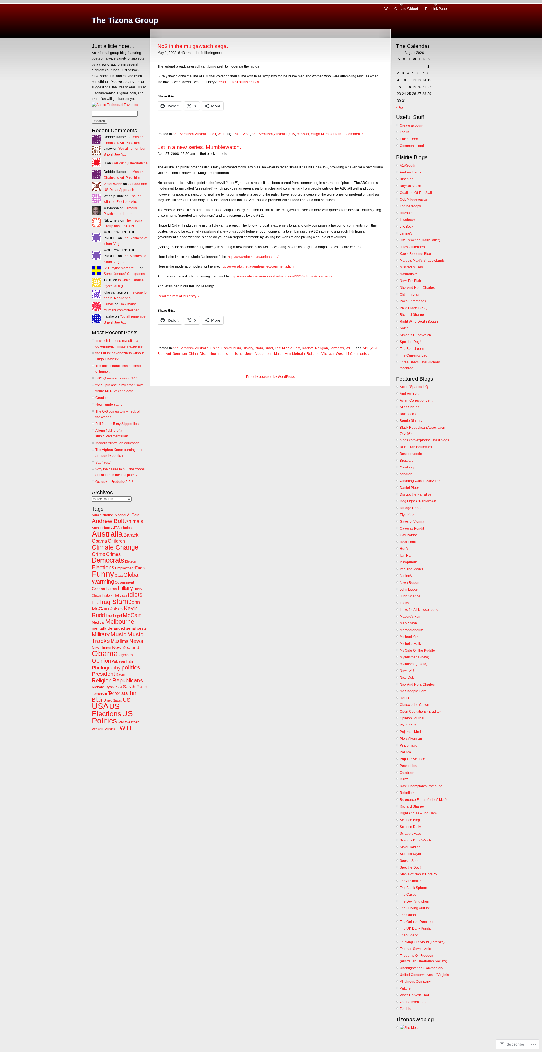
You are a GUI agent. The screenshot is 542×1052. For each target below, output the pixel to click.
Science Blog (410, 820)
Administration (103, 515)
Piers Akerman (411, 739)
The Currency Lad (413, 355)
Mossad (303, 134)
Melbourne (119, 621)
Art (114, 527)
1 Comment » (353, 134)
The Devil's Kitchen (414, 901)
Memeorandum (411, 630)
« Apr (400, 107)
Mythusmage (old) (413, 664)
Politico (405, 752)
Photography (106, 668)
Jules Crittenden (412, 247)
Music (118, 634)
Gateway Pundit (412, 528)
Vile (324, 354)
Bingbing (407, 179)
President (103, 674)
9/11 (238, 134)
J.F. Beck (406, 227)
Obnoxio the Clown (414, 705)
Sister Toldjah (410, 847)
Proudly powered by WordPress (270, 377)
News (136, 641)
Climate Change (115, 547)
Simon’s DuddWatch (415, 335)
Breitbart (406, 461)
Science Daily (410, 827)
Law (109, 616)
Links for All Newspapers (419, 610)
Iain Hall (406, 556)
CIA (292, 134)
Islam (119, 601)
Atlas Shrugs (409, 407)
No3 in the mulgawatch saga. (193, 46)
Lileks (404, 603)
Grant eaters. (105, 398)
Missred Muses (411, 267)
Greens (98, 588)
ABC (246, 134)
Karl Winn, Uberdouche (130, 163)
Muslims (119, 641)
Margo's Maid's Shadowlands (422, 261)
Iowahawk (407, 220)
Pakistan (118, 661)
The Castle (408, 895)
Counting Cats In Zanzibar (420, 481)
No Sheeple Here (413, 691)
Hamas (111, 589)
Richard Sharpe (412, 315)
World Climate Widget (401, 9)
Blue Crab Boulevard (416, 447)
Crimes (113, 554)
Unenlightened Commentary (421, 968)
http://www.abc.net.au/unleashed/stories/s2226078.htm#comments (281, 276)
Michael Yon (409, 637)
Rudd (118, 687)
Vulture (405, 988)
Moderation (263, 354)
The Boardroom (412, 349)
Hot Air (405, 549)
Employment (124, 568)
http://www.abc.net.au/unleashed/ (253, 257)
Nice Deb (407, 678)
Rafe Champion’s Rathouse (421, 786)
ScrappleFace (410, 834)
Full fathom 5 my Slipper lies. (117, 424)
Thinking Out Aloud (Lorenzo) (422, 942)
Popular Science (412, 759)
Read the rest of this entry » (238, 82)
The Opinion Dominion (417, 922)
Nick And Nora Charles (417, 288)
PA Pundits (408, 725)
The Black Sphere (413, 888)
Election (130, 561)
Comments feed (412, 146)
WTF (126, 728)
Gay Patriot (408, 535)
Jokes (116, 608)
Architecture (101, 528)
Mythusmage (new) (414, 657)
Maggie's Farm (411, 617)
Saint (404, 328)
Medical (98, 622)
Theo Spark (409, 935)
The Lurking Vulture (415, 908)
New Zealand (125, 647)
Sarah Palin (135, 686)
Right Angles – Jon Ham (418, 813)
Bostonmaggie (411, 454)
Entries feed (409, 139)
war (121, 722)
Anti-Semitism (183, 134)
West (340, 354)
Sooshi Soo (409, 861)
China (215, 348)
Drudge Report (411, 508)
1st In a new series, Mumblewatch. (199, 147)
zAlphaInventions (413, 1002)
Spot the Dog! (410, 342)
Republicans (127, 680)
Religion (102, 680)
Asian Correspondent (416, 400)
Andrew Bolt (108, 521)
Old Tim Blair (409, 294)
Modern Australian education (117, 443)
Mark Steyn (408, 623)
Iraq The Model (411, 569)
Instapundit (408, 562)
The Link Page (436, 9)
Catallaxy (407, 467)
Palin (130, 661)
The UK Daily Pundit (415, 928)
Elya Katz (407, 515)
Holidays (120, 595)
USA (100, 706)
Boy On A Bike (410, 186)
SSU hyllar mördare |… (121, 268)
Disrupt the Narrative (415, 494)
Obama (105, 653)
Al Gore (133, 515)
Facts (140, 567)
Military (101, 634)
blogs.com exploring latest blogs (424, 440)
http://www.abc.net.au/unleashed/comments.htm (257, 266)
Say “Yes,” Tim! (106, 463)
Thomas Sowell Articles (417, 949)
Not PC (405, 698)
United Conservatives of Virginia (424, 975)
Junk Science (410, 596)
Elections (103, 567)
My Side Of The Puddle (417, 650)
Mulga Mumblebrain (326, 134)
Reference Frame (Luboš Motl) (423, 800)
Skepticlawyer (410, 854)
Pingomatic (408, 745)
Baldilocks (408, 414)
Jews (249, 354)
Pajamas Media (412, 732)
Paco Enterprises (413, 301)
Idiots (135, 594)
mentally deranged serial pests (119, 628)
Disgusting (208, 354)
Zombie (405, 1009)
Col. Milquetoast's (413, 199)
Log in (404, 132)
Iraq (105, 601)
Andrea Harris (410, 172)
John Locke (409, 589)
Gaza (119, 575)
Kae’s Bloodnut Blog (415, 254)
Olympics (126, 655)
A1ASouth (407, 166)
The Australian (411, 881)
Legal (117, 616)
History (107, 595)
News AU (407, 671)
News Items (101, 648)
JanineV (406, 233)
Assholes (124, 528)
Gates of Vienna (412, 522)
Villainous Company (415, 982)
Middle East (291, 348)
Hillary (125, 588)
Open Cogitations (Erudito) (420, 711)
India (95, 603)
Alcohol (120, 515)
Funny (103, 573)
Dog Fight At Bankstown (418, 501)
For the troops (410, 206)
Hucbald (406, 213)
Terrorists (118, 693)
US (126, 700)
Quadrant (407, 773)
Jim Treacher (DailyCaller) (420, 240)
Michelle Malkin (412, 644)
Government (124, 582)
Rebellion (407, 793)
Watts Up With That (414, 995)
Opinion (101, 661)
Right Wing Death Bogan (419, 322)
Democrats (108, 560)
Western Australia (105, 729)
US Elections (106, 710)
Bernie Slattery (411, 421)
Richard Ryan (103, 687)
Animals (134, 521)
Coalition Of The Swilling (419, 193)
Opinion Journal (412, 718)
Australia (107, 533)
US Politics (112, 717)
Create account (411, 125)
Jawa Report (409, 583)
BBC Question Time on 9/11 (116, 378)
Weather (132, 722)
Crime (98, 554)
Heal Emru (408, 542)
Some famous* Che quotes (124, 274)
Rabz (404, 779)
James (109, 304)
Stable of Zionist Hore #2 (419, 874)
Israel (269, 348)
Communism (231, 348)
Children (116, 541)
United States (113, 700)
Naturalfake (409, 274)
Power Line (408, 766)
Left (213, 134)
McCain (132, 615)
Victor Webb (113, 184)
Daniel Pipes (409, 488)
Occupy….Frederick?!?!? (114, 482)
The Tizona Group (125, 20)
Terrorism (99, 693)
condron (406, 474)
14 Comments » (357, 354)
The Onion (408, 915)
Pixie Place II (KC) (413, 308)
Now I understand (109, 405)
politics (130, 667)
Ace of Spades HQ (414, 387)
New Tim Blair (410, 281)
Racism (121, 674)
